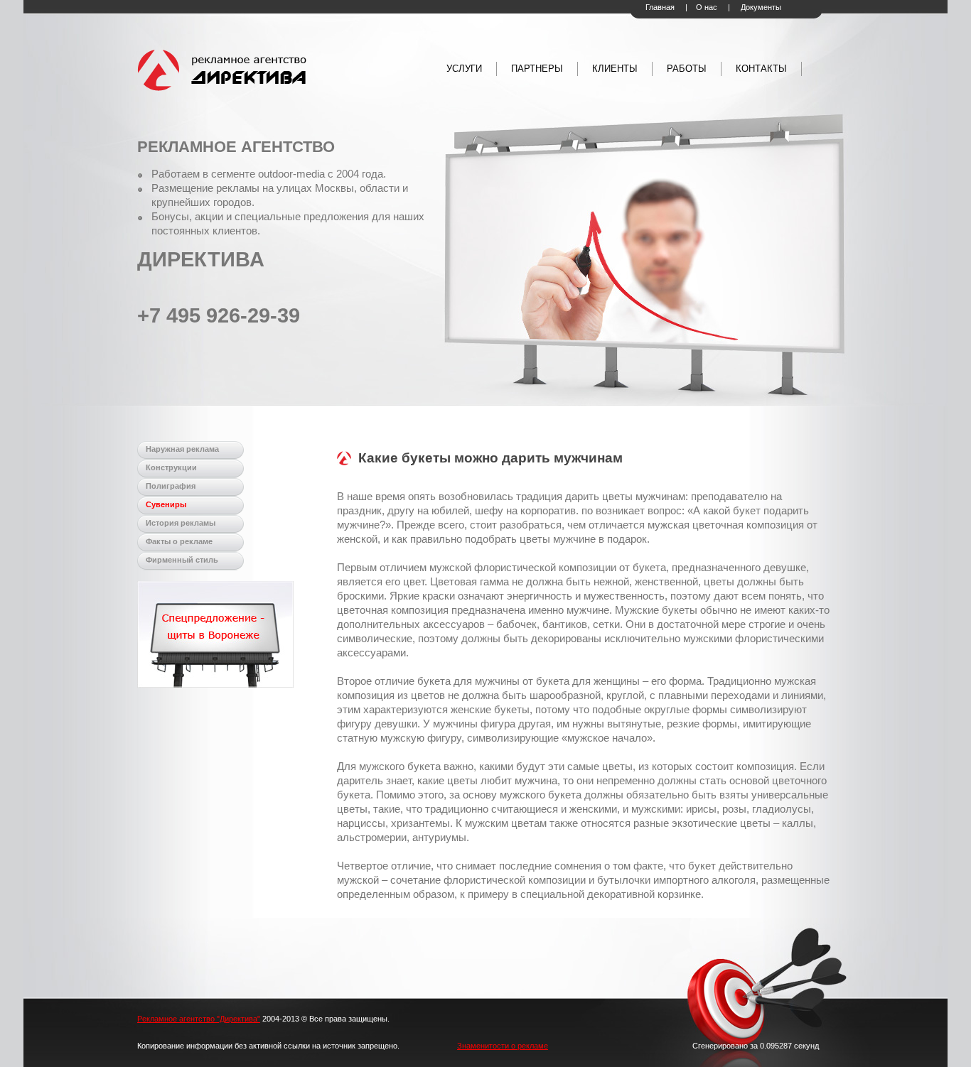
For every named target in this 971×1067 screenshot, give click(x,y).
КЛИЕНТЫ (615, 68)
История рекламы (180, 523)
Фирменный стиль (182, 560)
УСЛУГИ (464, 68)
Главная (660, 7)
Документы (761, 7)
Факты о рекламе (179, 541)
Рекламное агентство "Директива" (198, 1018)
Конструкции (171, 467)
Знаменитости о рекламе (502, 1045)
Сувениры (166, 504)
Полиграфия (170, 486)
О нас (706, 7)
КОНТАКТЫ (761, 68)
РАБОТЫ (687, 68)
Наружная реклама (182, 449)
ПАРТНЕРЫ (537, 68)
